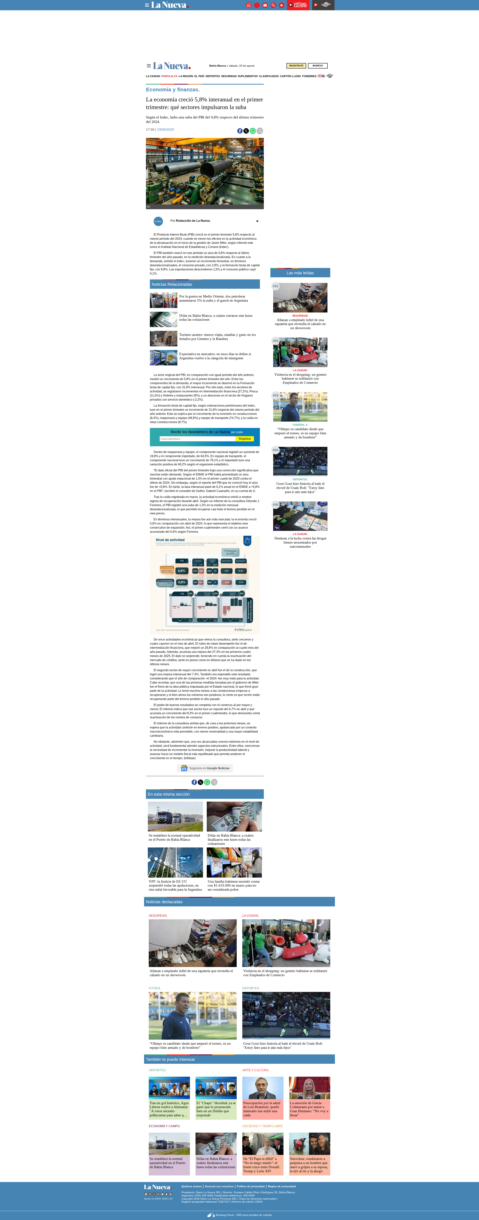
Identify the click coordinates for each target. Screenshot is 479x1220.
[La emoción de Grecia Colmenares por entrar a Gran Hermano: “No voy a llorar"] (309, 1088)
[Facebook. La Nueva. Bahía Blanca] (150, 1194)
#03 (275, 395)
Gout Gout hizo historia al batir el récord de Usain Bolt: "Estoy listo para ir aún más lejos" (300, 488)
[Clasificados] (248, 5)
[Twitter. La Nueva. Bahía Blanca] (154, 1194)
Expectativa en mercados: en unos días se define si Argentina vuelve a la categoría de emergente (215, 356)
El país (199, 76)
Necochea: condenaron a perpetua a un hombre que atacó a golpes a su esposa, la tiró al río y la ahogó (309, 1165)
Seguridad (229, 76)
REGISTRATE (296, 65)
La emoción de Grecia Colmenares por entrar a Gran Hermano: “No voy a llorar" (309, 1109)
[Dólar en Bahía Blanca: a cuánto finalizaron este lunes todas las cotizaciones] (234, 817)
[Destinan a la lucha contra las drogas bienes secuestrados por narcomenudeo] (300, 516)
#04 (275, 450)
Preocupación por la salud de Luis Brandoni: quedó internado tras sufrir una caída (261, 1109)
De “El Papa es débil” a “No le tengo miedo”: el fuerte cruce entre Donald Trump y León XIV (261, 1165)
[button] (240, 131)
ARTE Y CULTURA (255, 1070)
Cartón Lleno (290, 76)
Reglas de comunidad (282, 1186)
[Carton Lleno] (257, 5)
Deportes (213, 76)
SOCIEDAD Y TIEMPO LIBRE (262, 1126)
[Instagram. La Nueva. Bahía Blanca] (158, 1194)
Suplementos (248, 76)
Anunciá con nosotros (219, 1186)
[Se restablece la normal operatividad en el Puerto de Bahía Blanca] (175, 817)
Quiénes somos (191, 1186)
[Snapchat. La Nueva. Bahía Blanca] (166, 1194)
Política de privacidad (251, 1186)
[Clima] (281, 5)
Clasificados (269, 76)
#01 (275, 286)
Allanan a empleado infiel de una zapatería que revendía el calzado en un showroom (300, 324)
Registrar (245, 438)
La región (186, 76)
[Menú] (149, 65)
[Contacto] (265, 5)
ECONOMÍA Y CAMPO (164, 1126)
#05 (275, 505)
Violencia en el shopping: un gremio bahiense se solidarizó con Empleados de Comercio (300, 379)
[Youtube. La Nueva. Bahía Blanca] (162, 1194)
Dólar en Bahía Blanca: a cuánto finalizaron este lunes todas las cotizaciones (231, 839)
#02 (275, 341)
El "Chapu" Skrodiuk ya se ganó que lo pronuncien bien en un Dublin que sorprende (216, 1109)
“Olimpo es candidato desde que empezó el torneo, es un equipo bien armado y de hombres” (300, 433)
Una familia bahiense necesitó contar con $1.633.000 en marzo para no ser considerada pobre (234, 885)
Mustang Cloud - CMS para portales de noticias (244, 1214)
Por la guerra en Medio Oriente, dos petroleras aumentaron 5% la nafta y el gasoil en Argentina (213, 298)
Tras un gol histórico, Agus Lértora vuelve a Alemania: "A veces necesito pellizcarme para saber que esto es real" (169, 1111)
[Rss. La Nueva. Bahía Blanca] (171, 1194)
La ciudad (153, 76)
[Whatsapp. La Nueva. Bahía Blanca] (146, 1194)
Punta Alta (169, 76)
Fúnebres (309, 76)
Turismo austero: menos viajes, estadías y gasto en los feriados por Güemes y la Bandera (217, 337)
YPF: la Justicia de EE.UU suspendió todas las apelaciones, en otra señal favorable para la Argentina (175, 885)
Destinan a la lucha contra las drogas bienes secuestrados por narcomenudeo (300, 542)
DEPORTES (157, 1070)
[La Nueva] (172, 65)
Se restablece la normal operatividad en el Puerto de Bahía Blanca (174, 837)
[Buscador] (273, 5)
